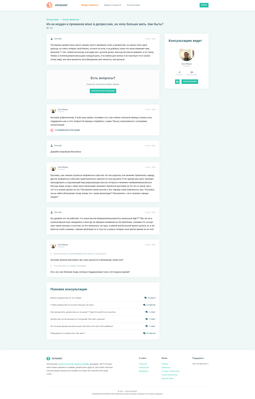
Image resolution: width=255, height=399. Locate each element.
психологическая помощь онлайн (73, 364)
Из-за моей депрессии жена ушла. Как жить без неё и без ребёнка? (81, 326)
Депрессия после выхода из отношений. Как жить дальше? (77, 319)
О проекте (143, 364)
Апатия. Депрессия (71, 20)
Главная (165, 364)
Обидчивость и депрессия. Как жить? (67, 333)
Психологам (144, 368)
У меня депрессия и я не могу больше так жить (72, 305)
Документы (143, 371)
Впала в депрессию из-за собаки (65, 298)
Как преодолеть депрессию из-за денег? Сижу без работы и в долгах (82, 312)
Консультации (53, 20)
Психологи (166, 368)
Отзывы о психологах (170, 371)
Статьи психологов (169, 375)
